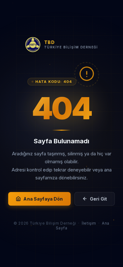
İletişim (89, 223)
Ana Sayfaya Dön (43, 199)
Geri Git (98, 199)
